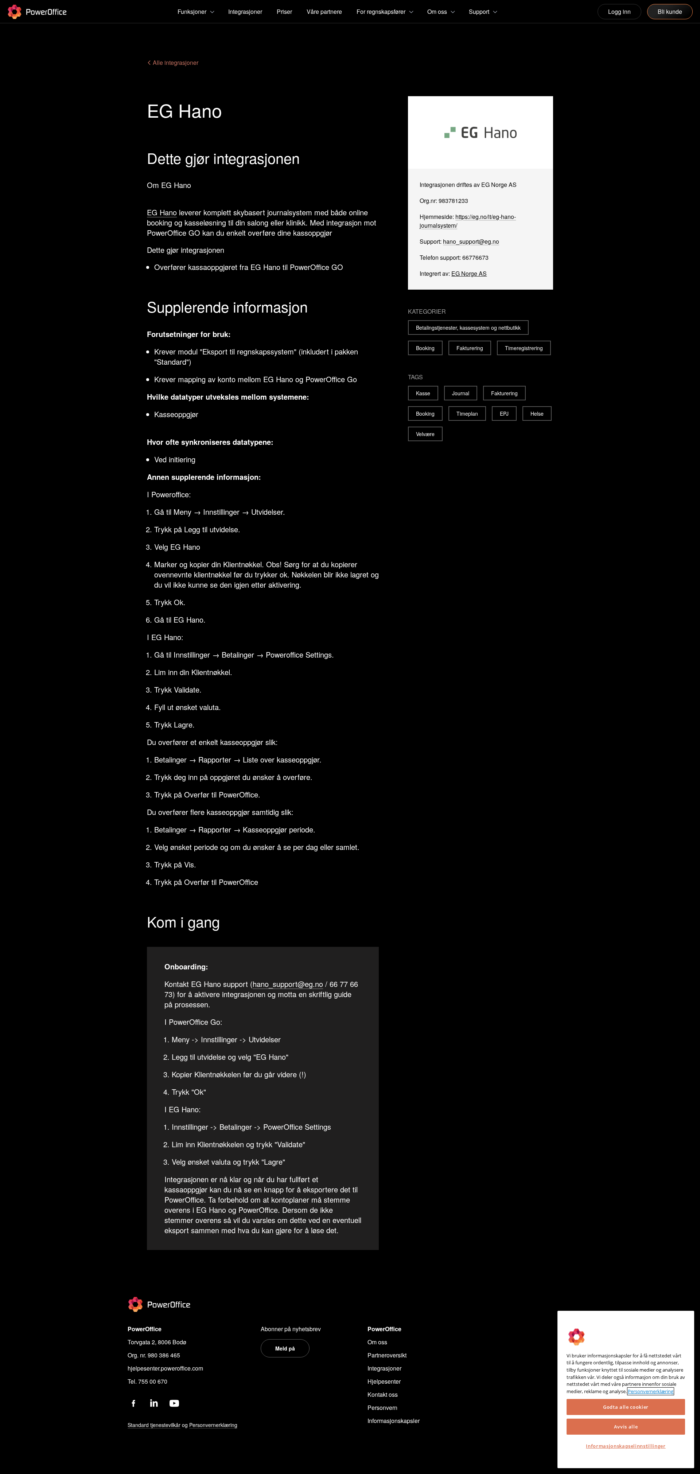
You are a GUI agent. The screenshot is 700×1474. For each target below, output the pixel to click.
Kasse (423, 393)
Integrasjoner (384, 1368)
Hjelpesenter (384, 1381)
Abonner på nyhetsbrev (291, 1329)
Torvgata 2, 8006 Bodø (157, 1342)
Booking (425, 348)
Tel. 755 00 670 (147, 1381)
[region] (625, 1389)
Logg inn (619, 11)
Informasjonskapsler (394, 1420)
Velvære (425, 434)
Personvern (382, 1407)
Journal (460, 393)
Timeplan (467, 413)
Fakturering (469, 348)
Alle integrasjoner (174, 62)
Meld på (285, 1348)
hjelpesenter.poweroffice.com (165, 1368)
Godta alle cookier (626, 1407)
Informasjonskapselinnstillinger (625, 1446)
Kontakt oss (383, 1394)
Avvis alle (626, 1426)
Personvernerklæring (650, 1391)
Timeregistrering (524, 348)
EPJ (504, 413)
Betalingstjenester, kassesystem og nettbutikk (468, 327)
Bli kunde (670, 11)
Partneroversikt (387, 1355)
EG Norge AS (469, 273)
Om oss (377, 1342)
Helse (537, 413)
